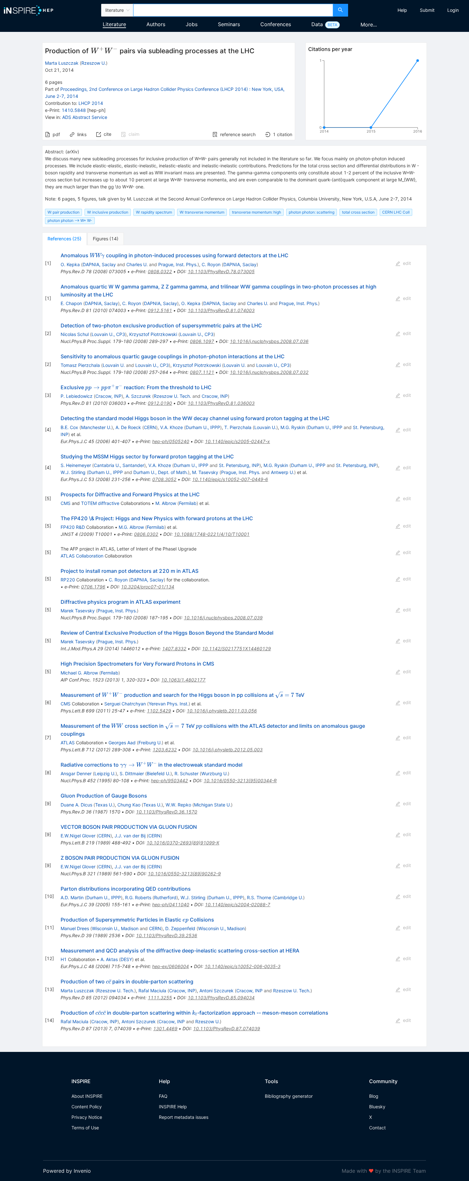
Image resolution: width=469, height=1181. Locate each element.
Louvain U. (114, 365)
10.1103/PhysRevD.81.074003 (221, 310)
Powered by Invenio (67, 1171)
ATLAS (68, 742)
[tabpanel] (234, 645)
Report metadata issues (183, 1117)
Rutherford (165, 897)
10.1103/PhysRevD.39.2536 (166, 935)
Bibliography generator (289, 1096)
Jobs (191, 24)
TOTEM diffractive (100, 503)
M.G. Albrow (131, 527)
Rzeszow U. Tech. (172, 396)
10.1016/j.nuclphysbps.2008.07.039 (223, 617)
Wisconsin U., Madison (115, 928)
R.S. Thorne (259, 897)
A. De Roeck (128, 427)
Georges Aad (122, 742)
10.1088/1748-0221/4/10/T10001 (211, 534)
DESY (126, 959)
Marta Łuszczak (61, 63)
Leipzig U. (104, 773)
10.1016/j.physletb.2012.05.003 (227, 749)
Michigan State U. (212, 804)
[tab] (64, 238)
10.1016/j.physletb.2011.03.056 (222, 710)
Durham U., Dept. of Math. (160, 472)
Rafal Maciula (152, 990)
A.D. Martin (72, 897)
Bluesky (377, 1106)
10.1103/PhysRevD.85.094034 (221, 997)
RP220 (68, 579)
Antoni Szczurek (216, 990)
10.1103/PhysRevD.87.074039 (226, 1028)
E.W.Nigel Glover (78, 835)
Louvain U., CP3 (108, 334)
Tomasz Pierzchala (80, 365)
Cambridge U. (288, 897)
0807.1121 (202, 372)
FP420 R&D (73, 527)
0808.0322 (160, 271)
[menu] (409, 10)
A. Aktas (109, 959)
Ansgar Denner (76, 773)
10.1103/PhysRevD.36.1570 (166, 811)
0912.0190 (160, 403)
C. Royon (211, 264)
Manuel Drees (75, 928)
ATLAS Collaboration (82, 555)
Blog (373, 1096)
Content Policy (86, 1106)
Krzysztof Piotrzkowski (153, 334)
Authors (155, 24)
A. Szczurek (138, 396)
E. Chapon (71, 303)
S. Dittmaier (132, 773)
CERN (150, 427)
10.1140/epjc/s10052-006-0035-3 (242, 966)
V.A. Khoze (171, 427)
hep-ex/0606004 (170, 966)
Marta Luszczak (77, 990)
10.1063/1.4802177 (183, 679)
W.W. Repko (178, 804)
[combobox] (233, 10)
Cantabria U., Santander (119, 465)
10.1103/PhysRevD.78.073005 (221, 271)
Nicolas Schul (75, 334)
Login (453, 10)
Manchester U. (96, 427)
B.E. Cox (69, 427)
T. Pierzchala (237, 427)
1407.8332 (174, 648)
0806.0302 (146, 534)
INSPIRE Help (173, 1106)
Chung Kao (128, 804)
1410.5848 (74, 110)
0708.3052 (164, 479)
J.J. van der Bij (130, 835)
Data (317, 24)
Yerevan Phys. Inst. (169, 703)
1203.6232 (165, 749)
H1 (64, 959)
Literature (114, 24)
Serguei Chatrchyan (125, 703)
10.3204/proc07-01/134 (147, 586)
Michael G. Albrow (79, 672)
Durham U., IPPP (203, 427)
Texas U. (104, 804)
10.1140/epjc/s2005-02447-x (237, 441)
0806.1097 (202, 341)
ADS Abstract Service (84, 117)
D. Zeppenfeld (180, 928)
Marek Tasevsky (78, 610)
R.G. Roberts (138, 897)
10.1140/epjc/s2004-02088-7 (237, 904)
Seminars (229, 24)
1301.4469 (165, 1028)
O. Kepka (70, 264)
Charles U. (137, 264)
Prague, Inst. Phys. (177, 264)
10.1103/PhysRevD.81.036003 (221, 403)
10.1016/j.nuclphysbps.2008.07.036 (269, 341)
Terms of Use (85, 1127)
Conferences (275, 24)
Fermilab (188, 503)
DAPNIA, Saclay (99, 264)
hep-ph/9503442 (169, 780)
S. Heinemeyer (76, 465)
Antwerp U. (282, 472)
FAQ (163, 1096)
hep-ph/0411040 (170, 904)
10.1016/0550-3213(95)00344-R (240, 780)
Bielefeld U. (158, 773)
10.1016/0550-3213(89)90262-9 (184, 873)
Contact (377, 1127)
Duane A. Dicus (76, 804)
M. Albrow (165, 503)
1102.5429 (159, 710)
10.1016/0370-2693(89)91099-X (182, 842)
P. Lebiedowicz (77, 396)
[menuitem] (402, 10)
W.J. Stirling (73, 472)
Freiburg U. (150, 742)
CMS (66, 503)
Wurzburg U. (214, 773)
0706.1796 (93, 586)
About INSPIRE (86, 1096)
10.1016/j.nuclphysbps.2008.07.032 (269, 372)
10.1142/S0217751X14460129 (236, 648)
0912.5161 (160, 310)
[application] (366, 97)
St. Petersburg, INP (239, 465)
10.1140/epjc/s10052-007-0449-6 (230, 479)
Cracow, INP (108, 396)
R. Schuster (186, 773)
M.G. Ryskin (292, 427)
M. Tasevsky (205, 472)
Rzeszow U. (93, 63)
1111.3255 (160, 997)
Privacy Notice (86, 1117)
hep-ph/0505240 (170, 441)
